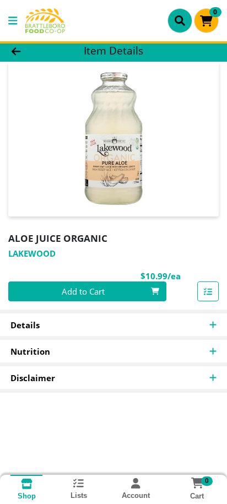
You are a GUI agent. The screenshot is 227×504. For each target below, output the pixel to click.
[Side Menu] (12, 20)
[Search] (180, 20)
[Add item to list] (208, 291)
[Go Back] (34, 51)
